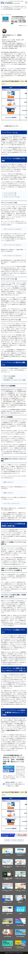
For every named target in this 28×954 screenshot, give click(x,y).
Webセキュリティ (24, 25)
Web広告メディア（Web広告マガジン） (7, 891)
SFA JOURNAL (17, 6)
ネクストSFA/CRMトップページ (7, 6)
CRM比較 (7, 925)
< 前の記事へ (7, 840)
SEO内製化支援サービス (20, 855)
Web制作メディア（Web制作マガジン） (20, 891)
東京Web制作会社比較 (20, 947)
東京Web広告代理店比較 (20, 936)
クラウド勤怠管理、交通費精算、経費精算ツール (7, 879)
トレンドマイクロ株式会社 (11, 117)
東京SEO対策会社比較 (20, 925)
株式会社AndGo (10, 102)
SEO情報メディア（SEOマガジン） (20, 879)
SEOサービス (7, 855)
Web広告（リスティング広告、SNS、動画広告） (8, 867)
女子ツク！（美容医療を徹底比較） (8, 914)
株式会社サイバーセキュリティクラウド (10, 93)
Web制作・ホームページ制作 (20, 866)
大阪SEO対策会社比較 (7, 936)
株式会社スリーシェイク (11, 110)
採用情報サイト (20, 902)
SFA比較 (20, 913)
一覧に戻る (14, 840)
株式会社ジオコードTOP (8, 902)
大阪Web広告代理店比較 (8, 947)
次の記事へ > (20, 840)
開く (17, 126)
